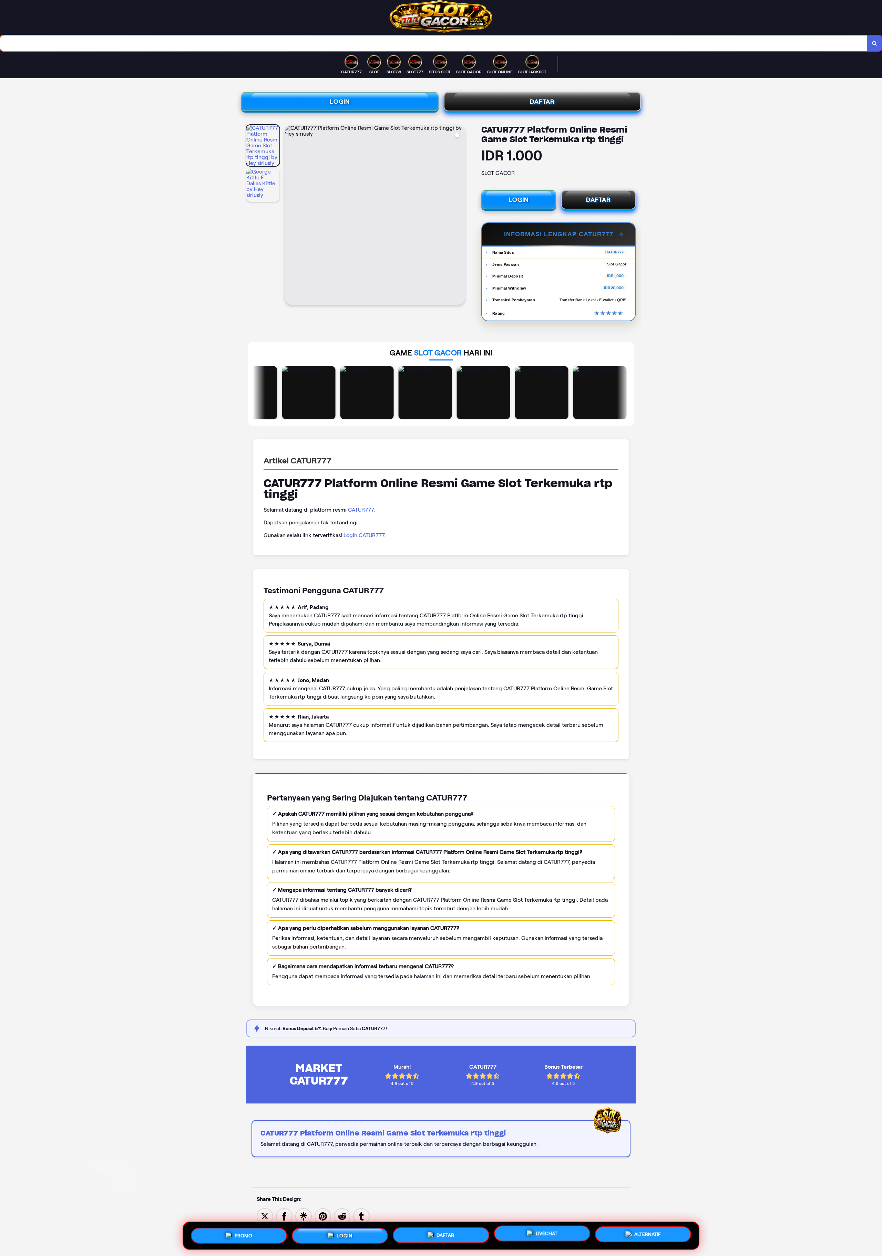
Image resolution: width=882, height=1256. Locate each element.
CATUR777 (360, 510)
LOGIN (340, 101)
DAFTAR (542, 101)
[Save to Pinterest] (323, 1216)
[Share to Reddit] (342, 1216)
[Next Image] (459, 216)
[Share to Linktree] (303, 1216)
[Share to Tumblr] (361, 1216)
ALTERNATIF (647, 1234)
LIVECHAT (546, 1234)
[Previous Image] (290, 216)
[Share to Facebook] (284, 1216)
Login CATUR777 (363, 535)
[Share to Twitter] (265, 1216)
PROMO (243, 1233)
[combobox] (433, 43)
